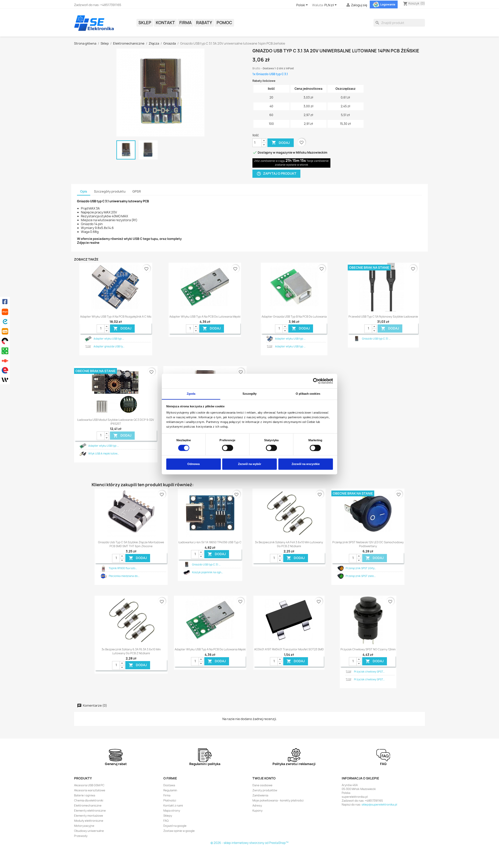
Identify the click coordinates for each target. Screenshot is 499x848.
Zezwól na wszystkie (306, 464)
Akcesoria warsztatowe (89, 790)
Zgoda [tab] (191, 393)
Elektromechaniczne (88, 805)
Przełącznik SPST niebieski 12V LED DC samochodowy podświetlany (368, 544)
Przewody (81, 836)
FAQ (166, 820)
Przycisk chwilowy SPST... (369, 671)
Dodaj (281, 142)
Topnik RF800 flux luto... (123, 568)
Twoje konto (264, 778)
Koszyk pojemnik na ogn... (207, 572)
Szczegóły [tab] (249, 393)
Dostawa (169, 785)
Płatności (169, 800)
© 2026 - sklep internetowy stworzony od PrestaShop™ (249, 843)
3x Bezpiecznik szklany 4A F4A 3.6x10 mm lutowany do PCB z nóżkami (289, 544)
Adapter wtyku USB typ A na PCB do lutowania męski (204, 316)
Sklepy (167, 815)
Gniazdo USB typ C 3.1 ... (376, 338)
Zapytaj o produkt (276, 173)
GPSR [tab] (136, 191)
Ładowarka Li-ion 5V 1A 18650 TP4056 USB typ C (210, 542)
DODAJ (122, 328)
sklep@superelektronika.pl (379, 804)
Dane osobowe (262, 785)
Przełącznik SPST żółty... (361, 568)
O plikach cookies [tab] (308, 393)
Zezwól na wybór (249, 464)
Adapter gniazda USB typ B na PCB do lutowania (294, 316)
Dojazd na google (175, 826)
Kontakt (165, 23)
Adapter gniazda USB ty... (109, 346)
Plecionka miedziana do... (124, 576)
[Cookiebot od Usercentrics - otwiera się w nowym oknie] (316, 381)
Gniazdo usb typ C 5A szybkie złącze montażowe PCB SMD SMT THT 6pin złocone (131, 544)
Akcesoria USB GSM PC (89, 785)
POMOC (224, 23)
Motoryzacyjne (84, 826)
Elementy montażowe (88, 815)
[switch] (227, 448)
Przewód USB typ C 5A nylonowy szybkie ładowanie (383, 316)
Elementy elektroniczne (90, 810)
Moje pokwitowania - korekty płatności (277, 800)
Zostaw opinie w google (179, 831)
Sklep (144, 23)
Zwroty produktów (264, 790)
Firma (185, 23)
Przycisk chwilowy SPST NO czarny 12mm (368, 649)
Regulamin (170, 790)
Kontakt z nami (173, 805)
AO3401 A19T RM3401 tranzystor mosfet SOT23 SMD (289, 649)
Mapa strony (171, 810)
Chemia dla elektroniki (88, 800)
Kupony (257, 810)
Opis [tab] (83, 191)
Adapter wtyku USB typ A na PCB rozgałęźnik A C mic (115, 316)
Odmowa (193, 464)
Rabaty (204, 23)
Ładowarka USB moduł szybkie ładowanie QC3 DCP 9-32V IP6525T (115, 421)
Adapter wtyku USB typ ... (109, 338)
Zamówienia (260, 795)
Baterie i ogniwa (84, 795)
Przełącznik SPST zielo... (361, 576)
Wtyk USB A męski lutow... (103, 453)
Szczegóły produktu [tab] (110, 191)
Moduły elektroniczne (88, 820)
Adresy (257, 805)
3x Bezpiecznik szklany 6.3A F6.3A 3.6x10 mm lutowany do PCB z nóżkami (131, 651)
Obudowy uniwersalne (89, 831)
